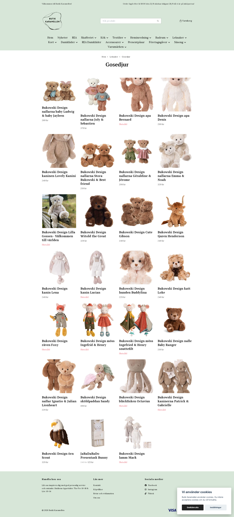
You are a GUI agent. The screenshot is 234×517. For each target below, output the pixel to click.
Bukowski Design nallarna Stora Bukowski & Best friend (93, 178)
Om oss (96, 497)
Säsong (178, 42)
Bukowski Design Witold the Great (93, 234)
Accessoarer (113, 42)
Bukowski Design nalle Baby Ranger (175, 343)
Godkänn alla (193, 507)
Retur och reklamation (103, 493)
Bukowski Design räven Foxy (54, 343)
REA (74, 37)
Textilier (118, 37)
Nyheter (63, 37)
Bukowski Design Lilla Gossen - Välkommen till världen (58, 236)
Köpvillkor (98, 489)
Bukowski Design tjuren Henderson (171, 234)
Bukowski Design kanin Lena (54, 290)
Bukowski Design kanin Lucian (93, 290)
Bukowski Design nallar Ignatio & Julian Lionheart (59, 401)
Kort (51, 42)
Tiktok (150, 493)
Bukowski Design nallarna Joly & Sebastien (93, 119)
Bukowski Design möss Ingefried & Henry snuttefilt (136, 345)
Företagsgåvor (158, 42)
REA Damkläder (91, 42)
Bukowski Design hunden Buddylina (133, 290)
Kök (103, 37)
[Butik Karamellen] (79, 21)
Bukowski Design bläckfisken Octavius (134, 399)
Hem (50, 37)
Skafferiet (87, 37)
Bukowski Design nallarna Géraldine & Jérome (135, 176)
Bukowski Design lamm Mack (132, 455)
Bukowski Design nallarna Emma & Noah (171, 176)
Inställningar (215, 507)
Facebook (152, 485)
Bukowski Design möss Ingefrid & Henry (97, 343)
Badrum (160, 37)
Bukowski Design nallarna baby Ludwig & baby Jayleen (58, 111)
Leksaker (178, 37)
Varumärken (116, 46)
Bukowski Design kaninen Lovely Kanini (59, 174)
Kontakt (97, 485)
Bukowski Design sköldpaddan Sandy (95, 399)
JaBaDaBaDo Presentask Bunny (94, 455)
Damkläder (68, 42)
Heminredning (139, 37)
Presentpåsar (136, 42)
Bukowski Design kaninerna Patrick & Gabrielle (173, 401)
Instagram (152, 489)
